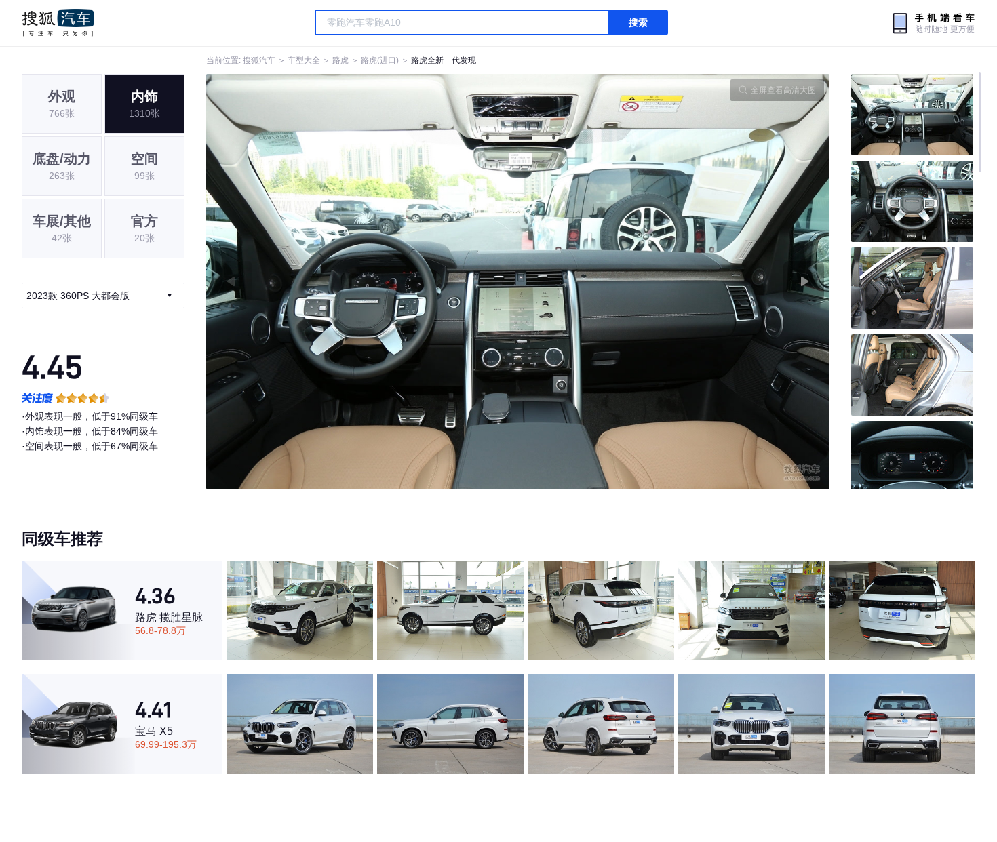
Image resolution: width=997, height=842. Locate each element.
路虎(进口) (380, 60)
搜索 (638, 22)
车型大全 (304, 60)
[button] (362, 281)
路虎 (340, 60)
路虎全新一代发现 (443, 60)
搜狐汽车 (58, 23)
